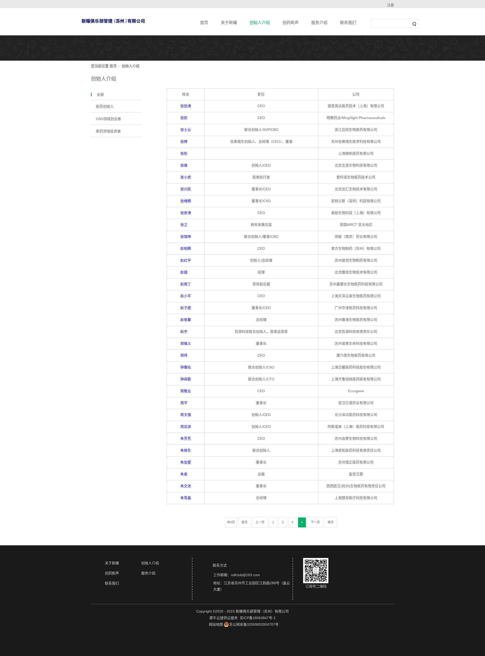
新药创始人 (105, 106)
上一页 (259, 522)
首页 (204, 22)
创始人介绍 (260, 22)
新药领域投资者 (108, 131)
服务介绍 (319, 22)
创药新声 (290, 22)
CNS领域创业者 (108, 119)
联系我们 (348, 22)
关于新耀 (229, 22)
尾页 (331, 522)
